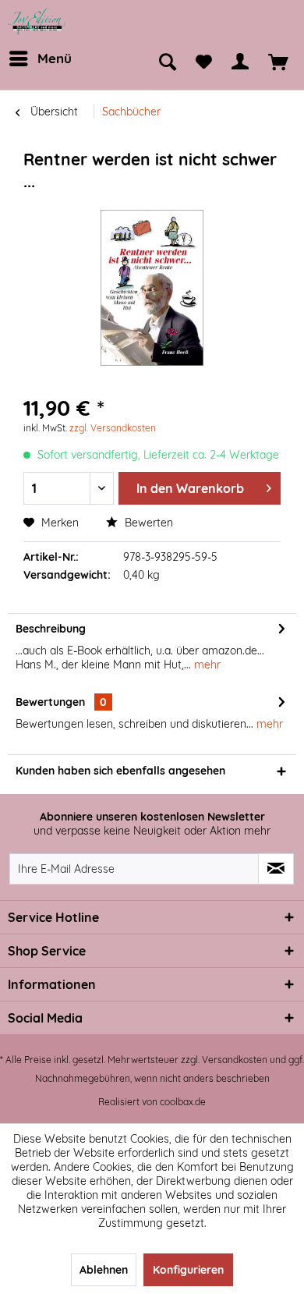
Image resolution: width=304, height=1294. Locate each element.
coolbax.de (183, 1102)
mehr (206, 665)
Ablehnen (104, 1270)
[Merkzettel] (203, 62)
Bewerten (147, 523)
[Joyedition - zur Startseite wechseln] (36, 21)
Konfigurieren (188, 1270)
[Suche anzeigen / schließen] (167, 62)
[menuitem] (39, 58)
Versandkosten (234, 1059)
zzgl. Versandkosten (112, 428)
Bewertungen (50, 702)
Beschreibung (51, 629)
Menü (54, 58)
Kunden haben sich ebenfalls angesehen (120, 771)
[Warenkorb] (278, 62)
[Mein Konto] (240, 62)
